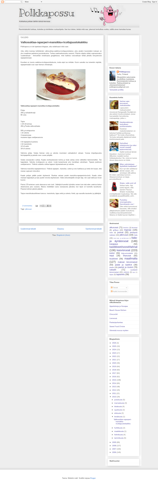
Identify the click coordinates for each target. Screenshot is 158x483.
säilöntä (126, 272)
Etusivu (60, 229)
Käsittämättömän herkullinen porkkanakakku (126, 124)
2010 (114, 397)
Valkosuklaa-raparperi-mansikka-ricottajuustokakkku (54, 42)
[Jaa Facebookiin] (48, 206)
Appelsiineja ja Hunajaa (118, 306)
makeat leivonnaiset (128, 262)
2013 (114, 387)
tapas (111, 274)
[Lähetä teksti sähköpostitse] (36, 206)
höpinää (127, 230)
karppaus (113, 244)
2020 (114, 363)
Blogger (93, 478)
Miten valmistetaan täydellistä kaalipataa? (128, 165)
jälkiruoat (28, 209)
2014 (114, 383)
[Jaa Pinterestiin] (50, 206)
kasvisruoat (123, 250)
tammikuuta (119, 438)
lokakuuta (118, 406)
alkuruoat (113, 227)
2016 (114, 377)
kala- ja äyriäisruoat (123, 239)
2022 (114, 356)
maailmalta (130, 258)
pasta (111, 267)
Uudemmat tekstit (28, 229)
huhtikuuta (118, 428)
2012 (114, 390)
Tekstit (115, 288)
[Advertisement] (61, 217)
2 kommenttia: (27, 206)
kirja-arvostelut (127, 253)
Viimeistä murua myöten (118, 330)
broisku (125, 228)
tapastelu (120, 274)
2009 (114, 442)
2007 (114, 449)
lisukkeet (113, 259)
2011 (114, 393)
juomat (120, 232)
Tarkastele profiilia (116, 90)
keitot (112, 253)
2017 (114, 373)
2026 (114, 343)
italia (111, 232)
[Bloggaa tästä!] (43, 206)
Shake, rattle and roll (128, 183)
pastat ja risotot (125, 267)
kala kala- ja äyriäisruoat (121, 238)
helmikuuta (118, 435)
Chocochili (113, 314)
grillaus (115, 230)
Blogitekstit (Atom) (63, 235)
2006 (114, 452)
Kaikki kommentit (119, 291)
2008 (114, 446)
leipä (111, 255)
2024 (114, 350)
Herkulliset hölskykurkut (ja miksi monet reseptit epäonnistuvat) (128, 146)
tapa (133, 272)
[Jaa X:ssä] (45, 206)
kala (135, 235)
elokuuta (117, 413)
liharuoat (127, 255)
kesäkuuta (118, 417)
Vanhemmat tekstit (94, 229)
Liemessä (113, 318)
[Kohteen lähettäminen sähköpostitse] (41, 206)
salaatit (112, 270)
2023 (114, 353)
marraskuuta (119, 403)
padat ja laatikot (123, 265)
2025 (114, 346)
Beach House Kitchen (117, 310)
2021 (114, 360)
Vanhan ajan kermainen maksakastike (125, 103)
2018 (114, 370)
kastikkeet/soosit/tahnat (123, 246)
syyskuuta (118, 410)
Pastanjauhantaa (116, 322)
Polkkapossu (124, 72)
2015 (114, 380)
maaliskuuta (119, 431)
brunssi (134, 228)
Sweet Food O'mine (117, 326)
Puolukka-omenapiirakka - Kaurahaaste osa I (127, 202)
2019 (114, 366)
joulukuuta (118, 400)
